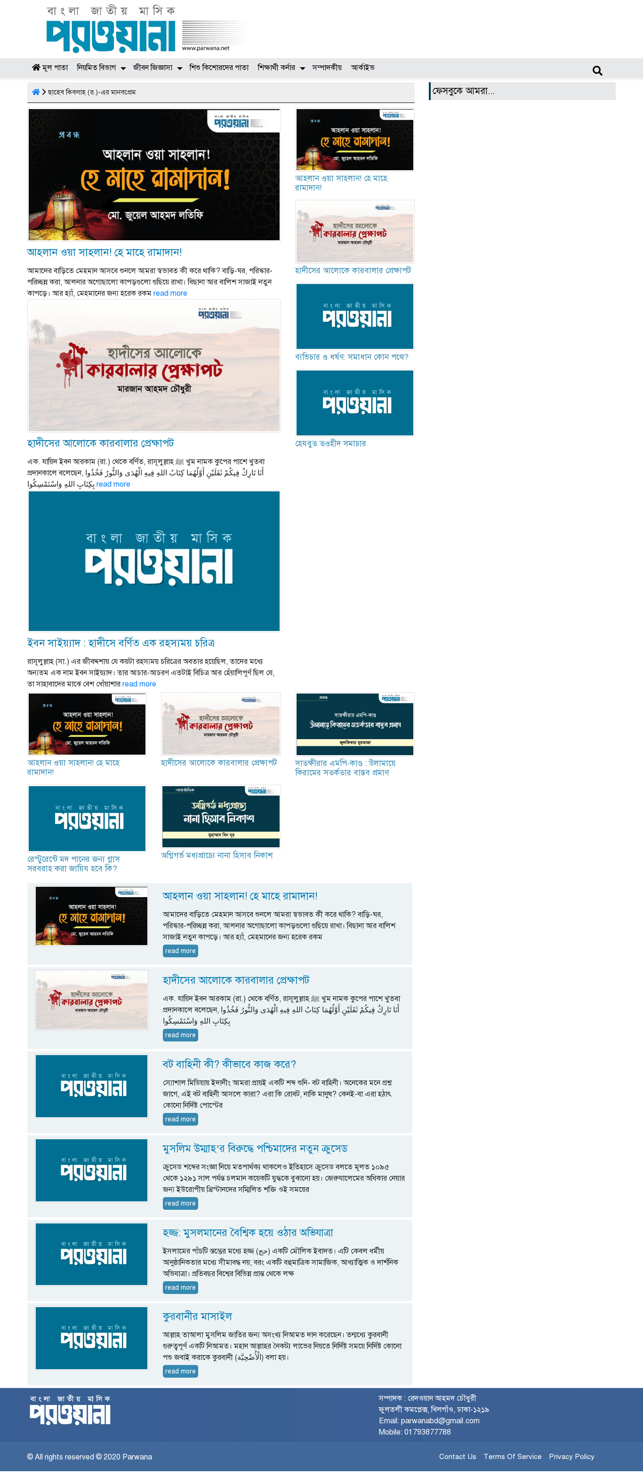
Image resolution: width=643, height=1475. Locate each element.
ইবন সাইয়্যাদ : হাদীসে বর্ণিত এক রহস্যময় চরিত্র (121, 643)
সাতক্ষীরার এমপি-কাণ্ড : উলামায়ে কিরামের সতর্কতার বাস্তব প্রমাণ (345, 768)
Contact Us (457, 1456)
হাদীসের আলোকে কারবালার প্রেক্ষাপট (100, 443)
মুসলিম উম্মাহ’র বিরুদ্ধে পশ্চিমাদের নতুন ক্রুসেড (255, 1148)
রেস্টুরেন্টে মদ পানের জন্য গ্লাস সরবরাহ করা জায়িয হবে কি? (73, 864)
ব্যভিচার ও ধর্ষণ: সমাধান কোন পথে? (352, 357)
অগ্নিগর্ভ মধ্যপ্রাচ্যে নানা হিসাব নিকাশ (217, 855)
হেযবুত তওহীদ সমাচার (330, 444)
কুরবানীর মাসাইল (197, 1316)
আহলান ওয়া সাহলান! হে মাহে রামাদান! (104, 252)
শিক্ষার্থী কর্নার (276, 67)
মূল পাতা (54, 67)
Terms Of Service (512, 1456)
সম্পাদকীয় (327, 67)
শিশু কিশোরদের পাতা (219, 67)
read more (170, 293)
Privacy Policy (572, 1456)
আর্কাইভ (363, 67)
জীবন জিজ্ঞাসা (152, 67)
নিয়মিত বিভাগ (96, 67)
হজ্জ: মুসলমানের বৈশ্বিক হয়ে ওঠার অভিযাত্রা (248, 1232)
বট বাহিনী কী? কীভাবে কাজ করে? (229, 1064)
